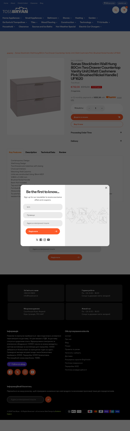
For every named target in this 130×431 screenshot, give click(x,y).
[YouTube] (48, 239)
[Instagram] (44, 239)
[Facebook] (41, 239)
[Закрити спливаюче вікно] (106, 187)
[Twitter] (37, 239)
